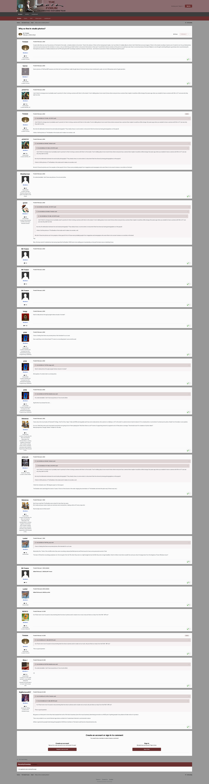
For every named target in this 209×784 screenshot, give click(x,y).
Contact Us (105, 779)
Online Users (38, 18)
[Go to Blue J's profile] (25, 666)
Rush (34, 35)
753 (26, 56)
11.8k (26, 325)
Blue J (25, 660)
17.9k (26, 104)
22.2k (26, 674)
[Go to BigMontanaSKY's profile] (25, 698)
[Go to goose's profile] (25, 208)
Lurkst (25, 538)
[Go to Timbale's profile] (20, 34)
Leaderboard (47, 18)
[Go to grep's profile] (25, 338)
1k (26, 433)
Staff (31, 18)
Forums (19, 18)
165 (26, 263)
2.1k (26, 625)
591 (26, 706)
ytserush (25, 457)
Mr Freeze (25, 249)
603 (26, 188)
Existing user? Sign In (177, 6)
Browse (20, 14)
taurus (25, 66)
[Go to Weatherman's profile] (25, 179)
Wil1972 (25, 611)
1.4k (26, 552)
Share (175, 34)
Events (25, 18)
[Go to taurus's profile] (25, 71)
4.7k (26, 346)
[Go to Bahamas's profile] (25, 424)
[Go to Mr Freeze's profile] (25, 254)
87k (26, 217)
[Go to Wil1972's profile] (25, 617)
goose (25, 203)
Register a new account (62, 749)
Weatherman (25, 174)
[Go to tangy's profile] (25, 317)
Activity (27, 14)
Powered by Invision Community (104, 781)
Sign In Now (147, 749)
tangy (25, 311)
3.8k (26, 80)
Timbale (27, 33)
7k (26, 471)
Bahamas (25, 418)
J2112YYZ (25, 90)
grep (25, 332)
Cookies (111, 779)
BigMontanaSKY (25, 692)
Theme (98, 779)
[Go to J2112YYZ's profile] (25, 95)
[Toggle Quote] (35, 118)
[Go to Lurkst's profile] (25, 544)
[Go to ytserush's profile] (25, 462)
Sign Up (188, 6)
